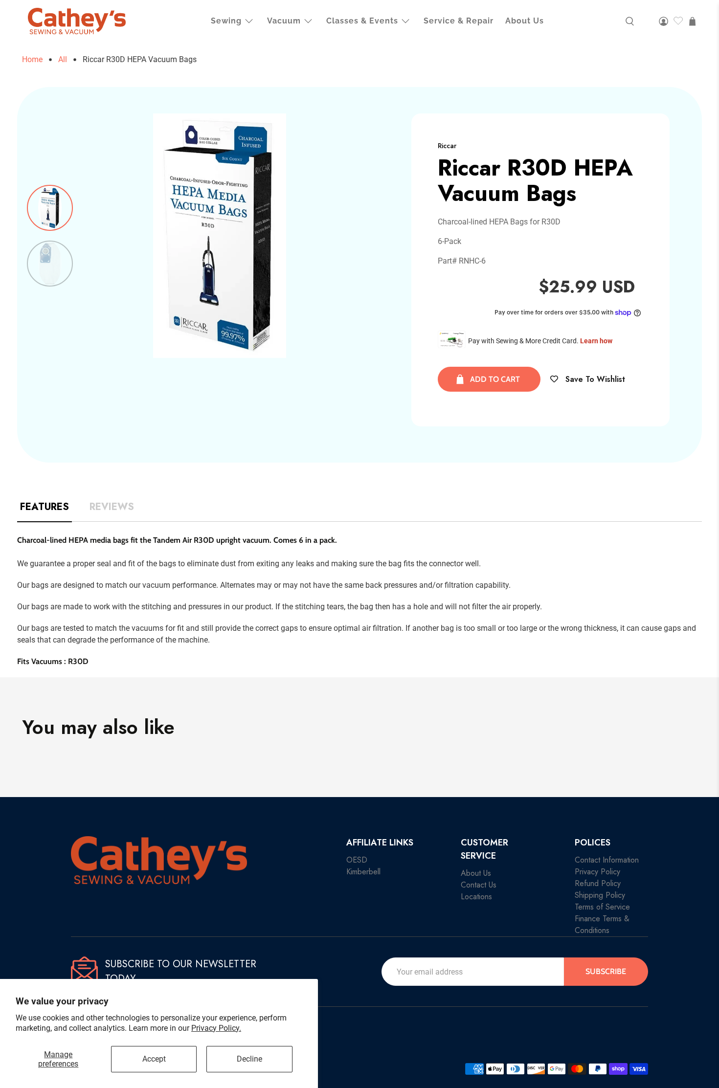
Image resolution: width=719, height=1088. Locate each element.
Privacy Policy (597, 871)
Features (44, 507)
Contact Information (607, 860)
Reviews (112, 507)
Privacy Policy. (216, 1028)
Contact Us (478, 884)
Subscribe (605, 971)
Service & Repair (459, 20)
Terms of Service (602, 906)
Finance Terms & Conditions (602, 924)
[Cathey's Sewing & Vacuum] (77, 21)
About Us (524, 20)
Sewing (226, 20)
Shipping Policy (600, 895)
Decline (249, 1059)
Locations (476, 896)
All (62, 60)
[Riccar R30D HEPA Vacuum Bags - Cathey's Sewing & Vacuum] (220, 235)
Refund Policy (598, 883)
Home (32, 60)
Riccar (447, 146)
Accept (154, 1059)
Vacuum (284, 20)
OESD (356, 860)
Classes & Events (362, 20)
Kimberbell (363, 871)
